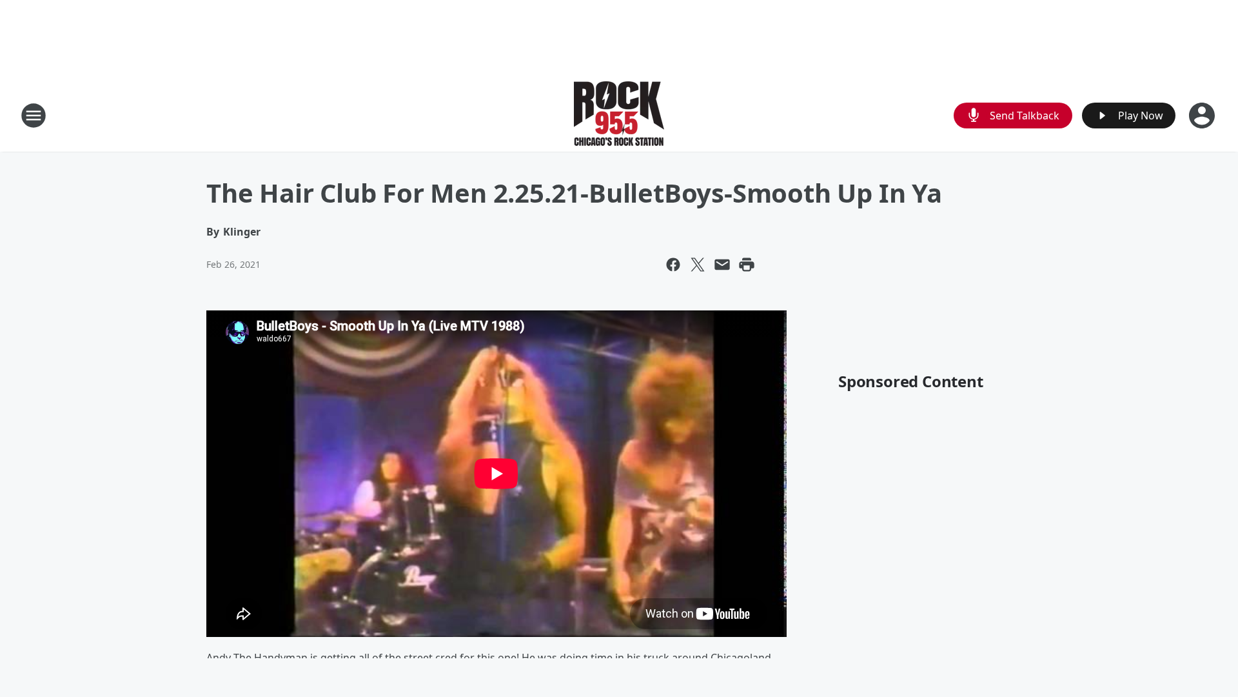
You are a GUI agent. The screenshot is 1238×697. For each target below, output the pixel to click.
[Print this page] (747, 265)
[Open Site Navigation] (33, 115)
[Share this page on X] (698, 265)
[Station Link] (619, 115)
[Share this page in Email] (722, 265)
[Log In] (1203, 115)
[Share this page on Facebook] (673, 265)
